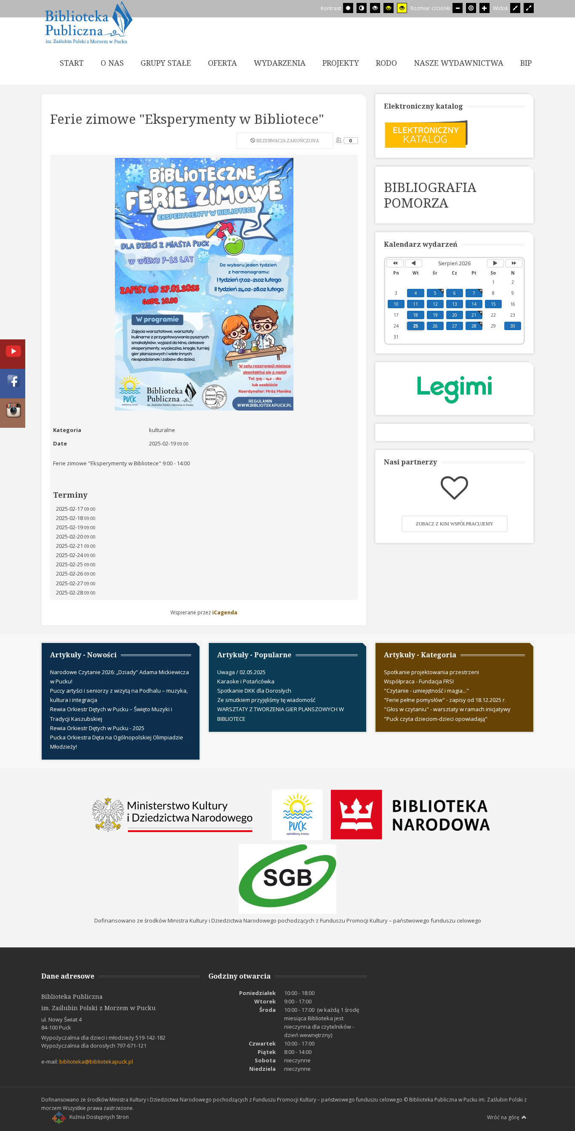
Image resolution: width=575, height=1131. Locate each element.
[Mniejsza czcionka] (458, 8)
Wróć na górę (503, 1117)
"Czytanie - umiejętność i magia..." (426, 690)
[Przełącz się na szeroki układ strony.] (529, 8)
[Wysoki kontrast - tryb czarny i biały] (375, 8)
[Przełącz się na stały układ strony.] (515, 8)
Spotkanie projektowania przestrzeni (431, 672)
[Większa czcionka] (484, 8)
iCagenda (224, 612)
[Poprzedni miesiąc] (413, 263)
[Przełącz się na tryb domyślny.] (348, 8)
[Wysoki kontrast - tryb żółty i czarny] (402, 8)
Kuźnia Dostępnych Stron (99, 1116)
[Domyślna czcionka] (471, 8)
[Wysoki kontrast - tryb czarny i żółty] (388, 8)
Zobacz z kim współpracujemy (454, 523)
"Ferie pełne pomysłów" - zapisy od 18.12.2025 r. (445, 700)
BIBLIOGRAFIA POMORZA (430, 194)
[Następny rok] (513, 263)
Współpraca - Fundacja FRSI (419, 681)
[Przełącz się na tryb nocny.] (362, 8)
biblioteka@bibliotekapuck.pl (96, 1061)
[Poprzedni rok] (395, 263)
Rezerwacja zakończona (287, 140)
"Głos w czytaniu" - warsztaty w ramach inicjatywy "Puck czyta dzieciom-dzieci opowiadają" (447, 713)
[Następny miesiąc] (495, 263)
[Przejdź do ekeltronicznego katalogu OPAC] (426, 133)
